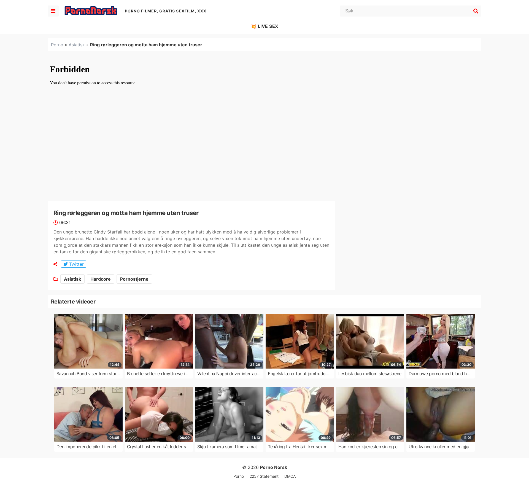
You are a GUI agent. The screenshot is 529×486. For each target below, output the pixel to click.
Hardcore (100, 279)
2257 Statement (264, 476)
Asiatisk (77, 44)
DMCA (290, 476)
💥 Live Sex (264, 26)
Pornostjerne (134, 279)
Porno (57, 44)
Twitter (76, 264)
